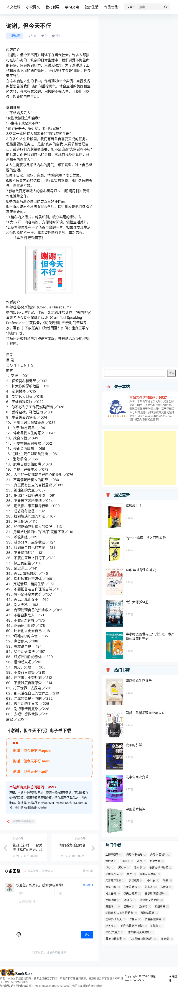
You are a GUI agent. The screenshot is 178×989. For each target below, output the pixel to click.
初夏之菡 (157, 861)
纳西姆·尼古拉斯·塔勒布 (121, 912)
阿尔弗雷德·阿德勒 (134, 925)
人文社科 (13, 7)
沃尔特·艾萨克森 (151, 900)
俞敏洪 (111, 861)
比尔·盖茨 (112, 900)
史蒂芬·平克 (114, 874)
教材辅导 (52, 7)
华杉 (110, 867)
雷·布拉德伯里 (115, 938)
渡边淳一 (112, 906)
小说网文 (33, 7)
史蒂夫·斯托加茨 (160, 867)
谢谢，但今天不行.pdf (30, 771)
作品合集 (111, 7)
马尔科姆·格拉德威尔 (143, 938)
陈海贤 (156, 925)
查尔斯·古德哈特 (156, 893)
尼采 (167, 880)
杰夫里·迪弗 (132, 893)
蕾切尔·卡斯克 (115, 919)
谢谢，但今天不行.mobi (32, 761)
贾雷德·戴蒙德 (155, 919)
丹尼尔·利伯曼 (136, 854)
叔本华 (140, 867)
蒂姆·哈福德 (149, 912)
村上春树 (112, 893)
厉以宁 (124, 867)
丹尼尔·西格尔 (160, 854)
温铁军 (129, 906)
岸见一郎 (112, 887)
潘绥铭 (145, 906)
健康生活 (92, 7)
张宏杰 (151, 887)
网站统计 (173, 978)
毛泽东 (130, 900)
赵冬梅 (111, 925)
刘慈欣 (127, 861)
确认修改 (88, 885)
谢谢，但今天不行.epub (32, 750)
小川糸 (153, 880)
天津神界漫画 (115, 880)
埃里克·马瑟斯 (150, 874)
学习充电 (72, 7)
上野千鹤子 (114, 854)
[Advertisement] (140, 458)
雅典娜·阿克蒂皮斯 (140, 932)
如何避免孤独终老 (72, 845)
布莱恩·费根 (132, 887)
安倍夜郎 (136, 880)
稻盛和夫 (162, 906)
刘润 (141, 861)
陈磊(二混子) (114, 932)
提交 (87, 935)
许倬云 (135, 919)
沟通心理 (15, 35)
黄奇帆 (167, 938)
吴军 (131, 874)
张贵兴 (166, 887)
